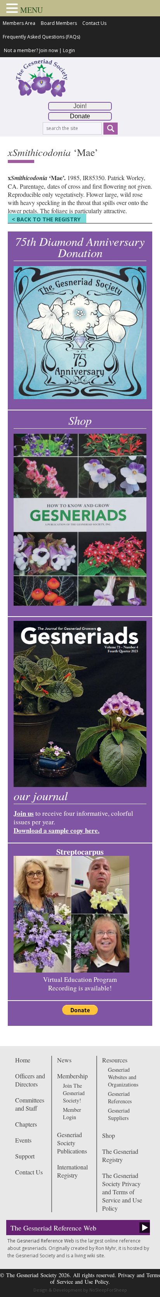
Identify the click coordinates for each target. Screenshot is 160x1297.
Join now (48, 50)
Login (69, 50)
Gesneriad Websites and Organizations (123, 1077)
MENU (31, 10)
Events (23, 1140)
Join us (24, 813)
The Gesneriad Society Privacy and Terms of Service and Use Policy (122, 1191)
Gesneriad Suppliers (119, 1114)
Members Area (19, 23)
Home (22, 1060)
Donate (80, 116)
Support (25, 1156)
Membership (72, 1076)
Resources (114, 1060)
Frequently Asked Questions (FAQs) (41, 36)
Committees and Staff (29, 1104)
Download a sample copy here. (56, 830)
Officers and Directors (30, 1080)
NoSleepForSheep (108, 1290)
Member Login (72, 1113)
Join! (80, 106)
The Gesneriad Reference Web (53, 1227)
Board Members (59, 23)
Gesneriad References (120, 1097)
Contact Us (94, 23)
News (64, 1060)
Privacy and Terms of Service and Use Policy (105, 1278)
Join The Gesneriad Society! (74, 1093)
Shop (108, 1135)
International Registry (72, 1171)
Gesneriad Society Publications (72, 1142)
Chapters (26, 1124)
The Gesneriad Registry (120, 1155)
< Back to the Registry (46, 219)
